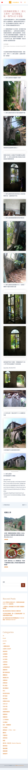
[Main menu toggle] (24, 2)
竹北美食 (5, 727)
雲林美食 (5, 745)
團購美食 (5, 675)
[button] (21, 2)
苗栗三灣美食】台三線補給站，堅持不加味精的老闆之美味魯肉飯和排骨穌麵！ (14, 562)
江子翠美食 (6, 719)
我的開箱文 (6, 688)
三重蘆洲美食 (6, 646)
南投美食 (5, 651)
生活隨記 (5, 722)
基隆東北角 (6, 677)
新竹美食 (5, 696)
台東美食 (5, 664)
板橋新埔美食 (6, 711)
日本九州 (5, 704)
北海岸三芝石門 (7, 648)
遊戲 (4, 740)
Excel (4, 638)
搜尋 (4, 582)
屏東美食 (5, 683)
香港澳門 (5, 753)
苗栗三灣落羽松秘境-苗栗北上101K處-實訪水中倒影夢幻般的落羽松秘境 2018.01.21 (14, 535)
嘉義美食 (5, 669)
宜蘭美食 (5, 680)
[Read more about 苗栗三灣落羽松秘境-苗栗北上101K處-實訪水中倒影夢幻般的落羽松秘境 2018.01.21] (14, 523)
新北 (4, 690)
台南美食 (5, 662)
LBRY (4, 643)
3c (3, 635)
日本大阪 (5, 706)
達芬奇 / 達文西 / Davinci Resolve (12, 743)
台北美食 (5, 659)
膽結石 (4, 732)
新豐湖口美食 (6, 701)
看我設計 (17, 765)
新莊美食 (5, 698)
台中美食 (5, 656)
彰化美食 (5, 685)
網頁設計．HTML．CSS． (9, 730)
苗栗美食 (6, 539)
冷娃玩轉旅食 (15, 2)
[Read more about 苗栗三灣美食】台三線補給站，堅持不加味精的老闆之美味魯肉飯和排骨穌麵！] (14, 550)
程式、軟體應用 (7, 725)
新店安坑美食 (6, 693)
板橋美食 (5, 714)
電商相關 (5, 748)
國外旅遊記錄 (6, 672)
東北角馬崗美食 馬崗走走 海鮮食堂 (12, 611)
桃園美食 (5, 717)
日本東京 (5, 709)
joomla (4, 641)
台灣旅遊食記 (6, 667)
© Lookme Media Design (21, 765)
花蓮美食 (5, 735)
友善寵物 (5, 654)
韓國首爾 (5, 751)
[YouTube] (2, 2)
